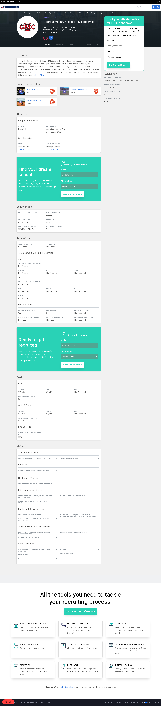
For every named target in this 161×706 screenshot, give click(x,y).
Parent (117, 35)
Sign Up (156, 7)
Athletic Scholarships (24, 13)
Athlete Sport (112, 52)
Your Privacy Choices (137, 702)
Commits (48, 44)
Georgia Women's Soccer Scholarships (66, 13)
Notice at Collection (122, 702)
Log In (158, 2)
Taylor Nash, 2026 (35, 100)
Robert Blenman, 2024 (80, 90)
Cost (99, 44)
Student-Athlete (129, 35)
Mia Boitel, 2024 (34, 90)
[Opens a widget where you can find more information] (8, 702)
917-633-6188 (67, 687)
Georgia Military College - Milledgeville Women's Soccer (98, 13)
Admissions (88, 44)
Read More (39, 75)
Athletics (60, 44)
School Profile (74, 44)
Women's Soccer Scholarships (42, 13)
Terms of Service (153, 702)
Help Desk (18, 2)
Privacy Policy (109, 702)
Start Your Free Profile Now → (80, 611)
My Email (110, 40)
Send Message (24, 149)
